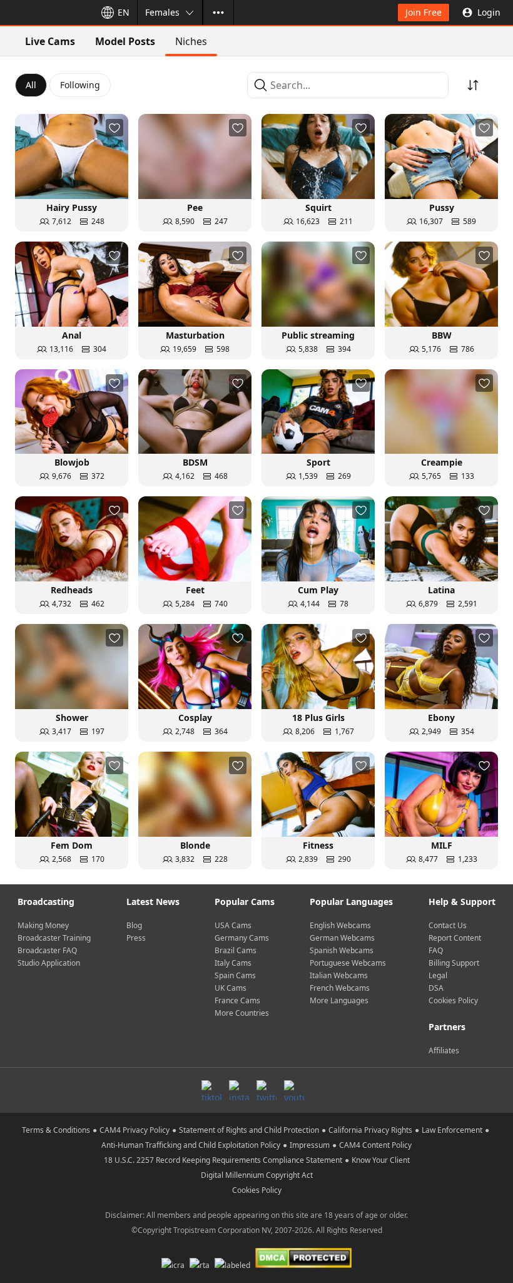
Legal (438, 975)
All (31, 85)
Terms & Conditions (56, 1130)
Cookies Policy (453, 1000)
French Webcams (340, 988)
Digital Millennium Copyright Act (257, 1175)
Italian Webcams (339, 975)
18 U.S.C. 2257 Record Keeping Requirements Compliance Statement (223, 1160)
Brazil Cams (235, 950)
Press (136, 938)
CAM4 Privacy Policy (134, 1130)
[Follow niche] (114, 127)
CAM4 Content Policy (375, 1145)
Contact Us (448, 925)
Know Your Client (381, 1160)
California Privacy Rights (370, 1130)
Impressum (310, 1145)
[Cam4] (45, 13)
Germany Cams (242, 938)
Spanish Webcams (341, 950)
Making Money (43, 925)
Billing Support (454, 963)
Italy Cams (233, 963)
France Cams (237, 1000)
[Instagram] (239, 1090)
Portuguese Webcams (348, 963)
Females (162, 12)
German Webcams (342, 938)
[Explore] (218, 12)
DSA (436, 988)
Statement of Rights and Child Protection (249, 1130)
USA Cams (233, 925)
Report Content (455, 938)
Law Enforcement (452, 1130)
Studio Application (49, 963)
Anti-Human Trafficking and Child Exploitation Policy (190, 1145)
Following (80, 85)
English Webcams (340, 925)
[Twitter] (266, 1090)
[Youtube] (294, 1090)
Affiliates (444, 1050)
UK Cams (230, 988)
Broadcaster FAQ (47, 950)
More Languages (339, 1000)
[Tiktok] (211, 1090)
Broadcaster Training (54, 938)
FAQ (436, 950)
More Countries (242, 1013)
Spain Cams (235, 975)
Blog (134, 925)
